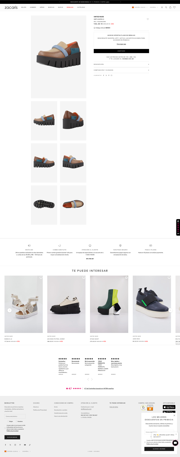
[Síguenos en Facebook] (5, 445)
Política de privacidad (152, 444)
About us (36, 407)
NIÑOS (42, 7)
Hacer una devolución (60, 416)
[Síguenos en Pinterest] (20, 445)
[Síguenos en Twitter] (10, 445)
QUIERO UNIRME (159, 449)
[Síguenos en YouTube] (25, 445)
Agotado (121, 51)
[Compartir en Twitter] (106, 75)
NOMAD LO (8, 339)
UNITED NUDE (99, 17)
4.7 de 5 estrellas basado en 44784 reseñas (99, 388)
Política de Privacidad (40, 410)
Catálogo (81, 7)
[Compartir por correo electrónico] (111, 75)
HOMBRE (33, 7)
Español (153, 7)
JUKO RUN (136, 339)
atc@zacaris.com (86, 409)
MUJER (23, 7)
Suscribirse (12, 437)
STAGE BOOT (94, 339)
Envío (56, 407)
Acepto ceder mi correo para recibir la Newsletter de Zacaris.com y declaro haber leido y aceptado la (160, 442)
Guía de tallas (114, 407)
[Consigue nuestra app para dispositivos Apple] (169, 407)
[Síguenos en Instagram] (15, 445)
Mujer (11, 421)
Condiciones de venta (60, 413)
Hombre (20, 421)
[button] (88, 379)
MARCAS (51, 7)
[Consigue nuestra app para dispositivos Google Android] (169, 412)
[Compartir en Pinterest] (109, 75)
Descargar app (121, 44)
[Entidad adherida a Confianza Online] (147, 408)
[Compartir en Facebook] (103, 75)
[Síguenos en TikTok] (30, 445)
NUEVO (60, 7)
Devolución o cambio (60, 410)
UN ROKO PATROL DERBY (56, 339)
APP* (108, 2)
